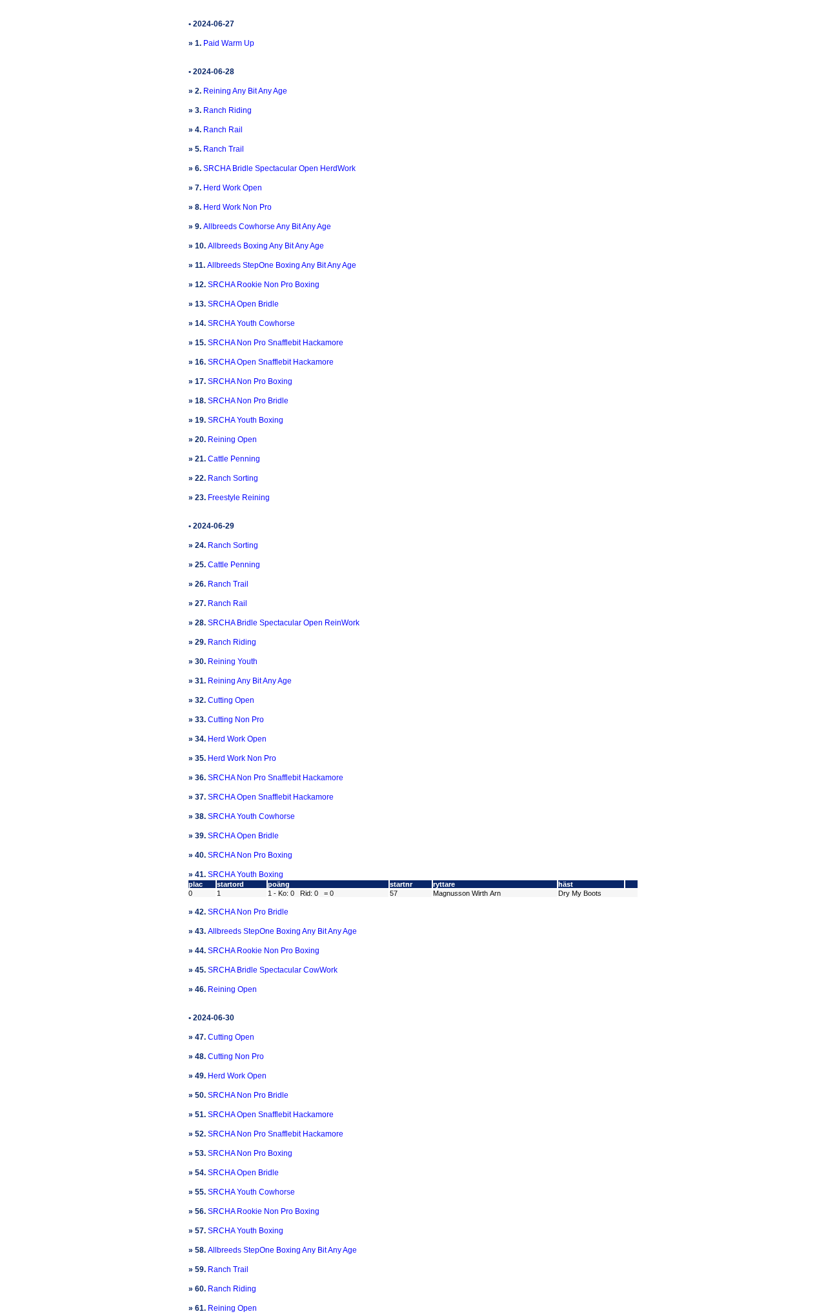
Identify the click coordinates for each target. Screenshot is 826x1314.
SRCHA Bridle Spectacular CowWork (272, 970)
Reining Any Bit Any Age (245, 91)
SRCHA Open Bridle (243, 303)
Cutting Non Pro (236, 719)
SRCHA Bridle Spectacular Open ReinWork (283, 622)
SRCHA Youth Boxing (245, 420)
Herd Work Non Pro (237, 207)
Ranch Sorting (233, 478)
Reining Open (232, 439)
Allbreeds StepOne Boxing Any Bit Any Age (281, 265)
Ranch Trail (223, 149)
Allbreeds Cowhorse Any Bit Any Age (267, 226)
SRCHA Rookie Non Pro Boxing (263, 284)
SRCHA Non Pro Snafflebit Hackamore (275, 342)
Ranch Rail (223, 129)
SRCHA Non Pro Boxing (250, 381)
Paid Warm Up (228, 43)
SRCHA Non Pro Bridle (248, 400)
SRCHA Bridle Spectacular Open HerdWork (279, 168)
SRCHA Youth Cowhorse (251, 323)
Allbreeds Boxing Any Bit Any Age (266, 245)
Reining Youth (232, 661)
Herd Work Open (232, 187)
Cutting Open (231, 700)
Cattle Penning (234, 458)
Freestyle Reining (239, 497)
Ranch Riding (227, 110)
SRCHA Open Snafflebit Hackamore (271, 362)
